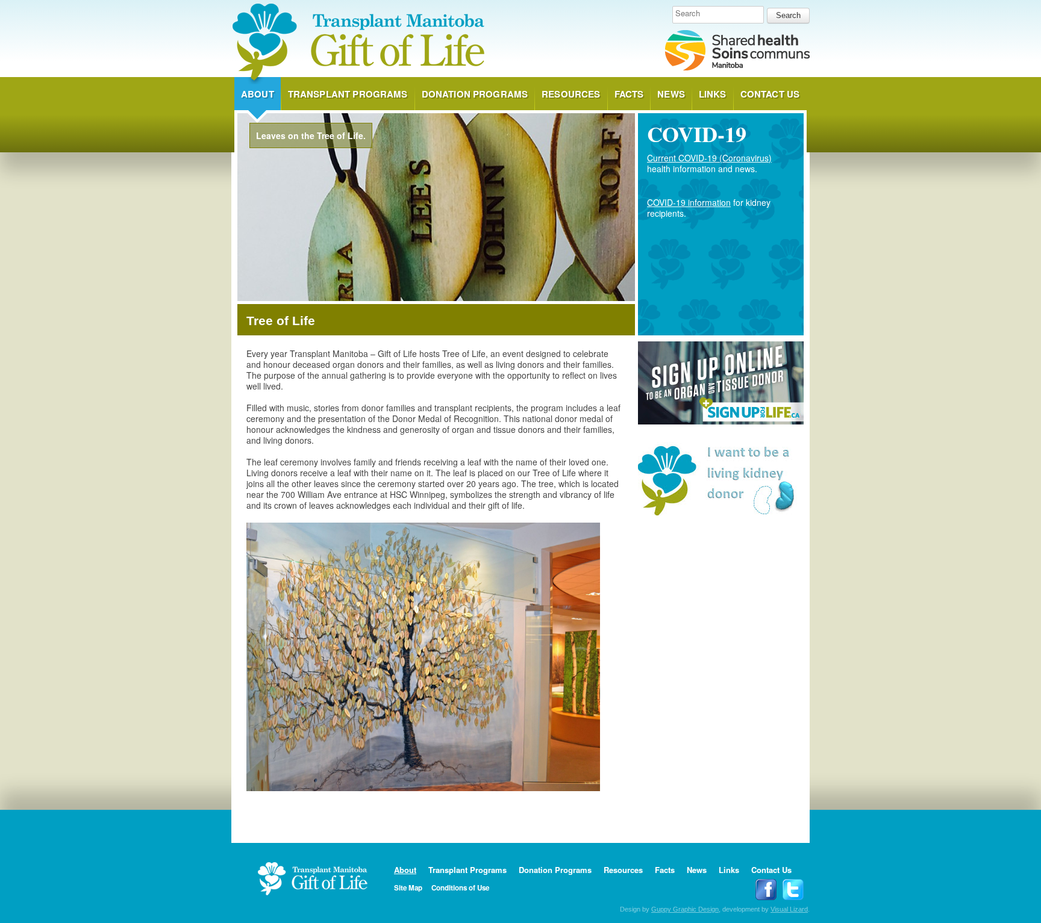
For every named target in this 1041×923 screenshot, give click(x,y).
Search (687, 13)
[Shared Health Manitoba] (737, 51)
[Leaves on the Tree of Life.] (436, 297)
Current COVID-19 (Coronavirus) (709, 158)
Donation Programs (475, 94)
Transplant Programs (348, 94)
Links (713, 94)
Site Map (408, 888)
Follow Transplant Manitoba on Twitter (793, 889)
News (671, 94)
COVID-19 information (689, 202)
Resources (571, 94)
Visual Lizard (789, 909)
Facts (629, 94)
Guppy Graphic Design (685, 909)
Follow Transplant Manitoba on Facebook (766, 889)
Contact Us (770, 94)
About (257, 94)
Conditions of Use (460, 888)
